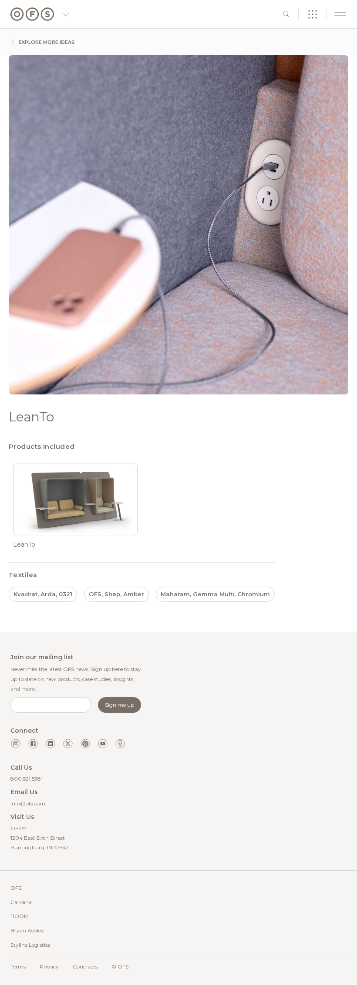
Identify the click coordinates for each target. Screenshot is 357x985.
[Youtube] (103, 743)
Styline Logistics (30, 945)
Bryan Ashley (27, 930)
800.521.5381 (26, 778)
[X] (68, 743)
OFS (15, 888)
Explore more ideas (46, 42)
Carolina (21, 902)
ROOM (19, 916)
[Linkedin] (50, 743)
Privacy (49, 966)
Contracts (85, 966)
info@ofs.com (27, 803)
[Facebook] (33, 743)
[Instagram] (15, 743)
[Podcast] (120, 743)
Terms (18, 966)
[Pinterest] (85, 743)
